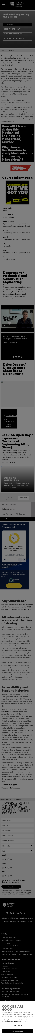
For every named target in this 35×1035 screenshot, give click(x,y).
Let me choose (17, 1025)
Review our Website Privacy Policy (17, 1021)
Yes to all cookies (17, 1031)
